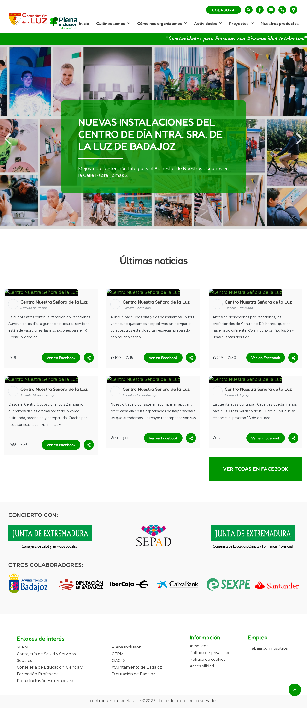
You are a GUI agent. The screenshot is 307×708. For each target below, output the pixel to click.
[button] (249, 10)
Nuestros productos (280, 23)
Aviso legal (200, 646)
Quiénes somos (110, 23)
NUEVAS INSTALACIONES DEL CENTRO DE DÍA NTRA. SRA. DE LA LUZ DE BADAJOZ (150, 134)
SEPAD (23, 647)
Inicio (84, 23)
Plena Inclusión (127, 647)
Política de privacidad (210, 652)
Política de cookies (207, 659)
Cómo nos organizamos (159, 23)
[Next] (298, 137)
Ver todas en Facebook (255, 469)
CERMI (118, 654)
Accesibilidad (202, 666)
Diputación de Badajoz (133, 674)
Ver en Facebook (61, 357)
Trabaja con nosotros (268, 648)
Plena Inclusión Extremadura (45, 680)
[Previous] (8, 137)
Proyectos (238, 23)
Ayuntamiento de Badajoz (137, 667)
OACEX (119, 660)
